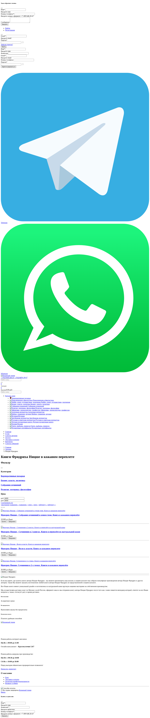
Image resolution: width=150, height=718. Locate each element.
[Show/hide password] (23, 42)
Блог (7, 677)
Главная (8, 432)
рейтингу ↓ (43, 505)
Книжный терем (25, 690)
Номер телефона (7, 14)
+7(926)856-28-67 (20, 378)
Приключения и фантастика (43, 400)
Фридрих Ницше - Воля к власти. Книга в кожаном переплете (30, 548)
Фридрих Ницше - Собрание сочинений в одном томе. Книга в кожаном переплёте (40, 515)
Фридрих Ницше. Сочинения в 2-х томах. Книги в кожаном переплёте (34, 565)
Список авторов (11, 436)
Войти (4, 47)
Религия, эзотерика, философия (47, 408)
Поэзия (20, 424)
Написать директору (8, 669)
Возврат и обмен (11, 683)
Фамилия (4, 53)
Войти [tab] (7, 28)
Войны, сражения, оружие (41, 414)
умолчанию (5, 505)
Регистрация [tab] (10, 30)
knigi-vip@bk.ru (8, 633)
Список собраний (12, 444)
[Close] (2, 34)
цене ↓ (30, 505)
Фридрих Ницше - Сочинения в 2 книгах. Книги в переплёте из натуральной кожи (40, 532)
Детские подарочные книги (43, 422)
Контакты (9, 442)
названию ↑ (23, 505)
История (21, 416)
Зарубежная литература (38, 418)
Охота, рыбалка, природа (40, 426)
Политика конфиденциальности (17, 681)
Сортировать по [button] (7, 503)
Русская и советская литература (47, 420)
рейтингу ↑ (52, 505)
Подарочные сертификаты (41, 428)
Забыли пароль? (7, 45)
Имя (3, 10)
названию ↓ (14, 505)
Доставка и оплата (12, 440)
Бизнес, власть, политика (40, 404)
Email (3, 36)
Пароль (4, 40)
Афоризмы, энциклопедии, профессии (55, 410)
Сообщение (5, 22)
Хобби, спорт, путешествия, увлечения (55, 402)
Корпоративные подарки (21, 398)
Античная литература (36, 412)
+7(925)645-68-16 (7, 378)
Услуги (8, 438)
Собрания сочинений (36, 406)
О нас (7, 434)
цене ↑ (35, 505)
